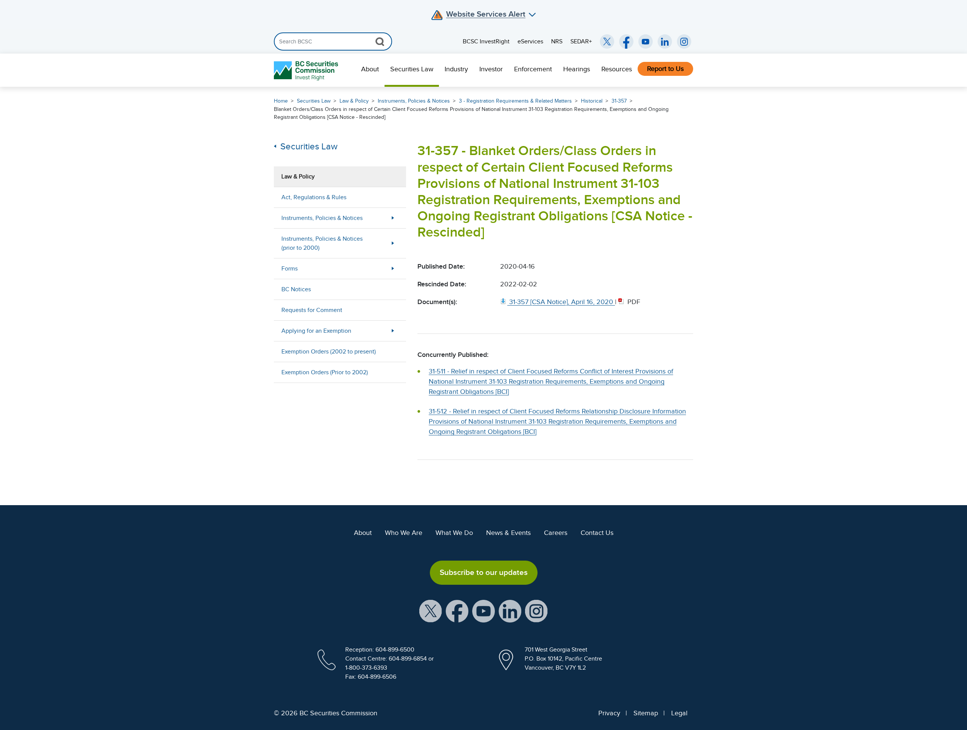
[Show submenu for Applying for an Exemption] (393, 330)
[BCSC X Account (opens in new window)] (430, 610)
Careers (555, 532)
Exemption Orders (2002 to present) (328, 351)
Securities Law (411, 69)
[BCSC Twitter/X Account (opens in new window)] (607, 41)
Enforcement (533, 69)
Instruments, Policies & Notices (414, 101)
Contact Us (597, 532)
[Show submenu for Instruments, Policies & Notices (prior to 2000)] (393, 243)
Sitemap (645, 713)
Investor (491, 69)
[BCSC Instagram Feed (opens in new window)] (684, 41)
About (370, 69)
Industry (456, 69)
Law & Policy (354, 101)
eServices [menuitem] (530, 41)
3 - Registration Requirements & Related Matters (515, 101)
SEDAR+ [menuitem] (581, 41)
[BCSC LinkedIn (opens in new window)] (665, 41)
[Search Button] (380, 41)
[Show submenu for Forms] (393, 268)
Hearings (576, 69)
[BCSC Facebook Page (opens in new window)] (626, 41)
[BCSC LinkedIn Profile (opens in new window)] (510, 610)
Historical (591, 101)
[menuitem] (370, 70)
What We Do (454, 532)
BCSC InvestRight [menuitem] (486, 41)
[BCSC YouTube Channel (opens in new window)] (645, 41)
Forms (289, 268)
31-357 (619, 101)
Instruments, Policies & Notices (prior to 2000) (322, 243)
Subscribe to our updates (484, 572)
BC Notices (296, 289)
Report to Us (665, 68)
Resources (616, 69)
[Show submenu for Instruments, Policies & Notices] (393, 217)
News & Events (508, 532)
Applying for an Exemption (316, 330)
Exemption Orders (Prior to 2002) (324, 372)
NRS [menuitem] (556, 41)
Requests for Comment (311, 310)
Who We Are (403, 532)
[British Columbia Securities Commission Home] (307, 70)
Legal (679, 713)
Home (281, 101)
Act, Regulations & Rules (313, 197)
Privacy (609, 713)
